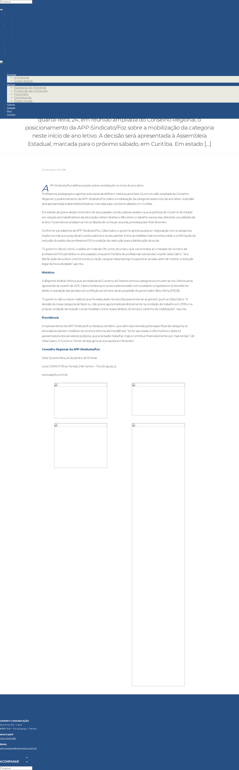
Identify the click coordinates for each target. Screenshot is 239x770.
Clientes (12, 44)
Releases (13, 48)
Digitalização (23, 38)
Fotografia (21, 34)
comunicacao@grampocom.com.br (18, 748)
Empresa (13, 14)
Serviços (13, 24)
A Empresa (21, 18)
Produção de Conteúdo (31, 31)
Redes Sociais (23, 41)
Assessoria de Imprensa (30, 28)
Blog (10, 51)
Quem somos (23, 21)
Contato (12, 54)
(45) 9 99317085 (8, 738)
